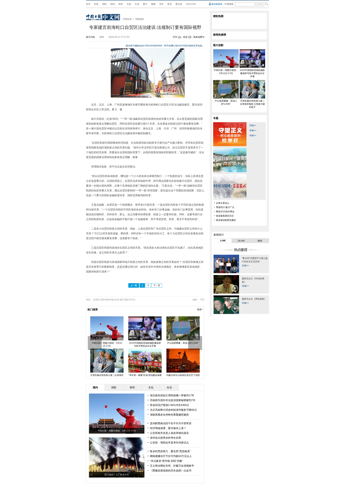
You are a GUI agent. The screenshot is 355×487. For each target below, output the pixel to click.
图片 (145, 4)
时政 (96, 4)
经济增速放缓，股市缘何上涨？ (168, 428)
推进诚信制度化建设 (226, 220)
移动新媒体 (216, 4)
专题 (215, 118)
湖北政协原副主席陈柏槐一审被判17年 (172, 395)
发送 (185, 37)
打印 (175, 37)
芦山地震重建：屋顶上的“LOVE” (183, 343)
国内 (112, 4)
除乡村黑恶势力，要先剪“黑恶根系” (170, 451)
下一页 (156, 285)
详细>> (252, 125)
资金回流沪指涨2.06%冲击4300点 (169, 405)
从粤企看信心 (222, 203)
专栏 (161, 4)
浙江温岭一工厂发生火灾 (116, 474)
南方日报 (90, 37)
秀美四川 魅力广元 (225, 207)
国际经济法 (129, 299)
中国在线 (127, 19)
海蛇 (121, 299)
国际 (104, 4)
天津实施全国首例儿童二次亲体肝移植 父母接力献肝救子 (252, 104)
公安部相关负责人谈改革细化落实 (169, 432)
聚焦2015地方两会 (225, 211)
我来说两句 (198, 37)
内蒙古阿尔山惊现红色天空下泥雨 (183, 375)
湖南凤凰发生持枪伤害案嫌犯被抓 (169, 414)
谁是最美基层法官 (225, 216)
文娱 (129, 4)
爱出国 (178, 4)
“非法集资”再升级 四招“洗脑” (166, 460)
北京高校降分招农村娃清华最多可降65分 (173, 409)
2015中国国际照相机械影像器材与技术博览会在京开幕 (145, 344)
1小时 (223, 240)
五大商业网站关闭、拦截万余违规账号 (172, 465)
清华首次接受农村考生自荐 (165, 437)
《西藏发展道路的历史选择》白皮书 (170, 470)
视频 (153, 4)
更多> (200, 309)
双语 (169, 4)
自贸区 (96, 299)
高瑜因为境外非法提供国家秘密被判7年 (172, 400)
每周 (260, 241)
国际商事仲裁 (107, 299)
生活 (137, 4)
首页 (88, 4)
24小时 (241, 241)
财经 (121, 4)
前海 (116, 299)
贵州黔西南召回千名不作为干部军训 (170, 423)
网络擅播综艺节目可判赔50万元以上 (171, 456)
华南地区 (139, 19)
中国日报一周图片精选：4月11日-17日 (107, 344)
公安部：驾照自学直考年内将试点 (169, 442)
